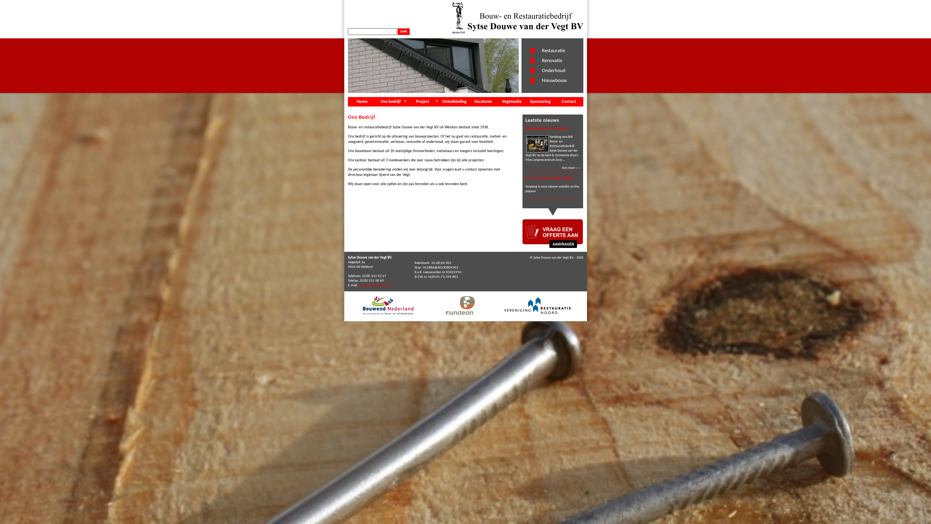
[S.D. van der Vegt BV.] (517, 32)
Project (422, 101)
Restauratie (553, 50)
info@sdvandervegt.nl (375, 285)
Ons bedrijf (391, 101)
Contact (569, 101)
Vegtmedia (512, 101)
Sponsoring (540, 101)
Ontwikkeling (454, 101)
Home (362, 101)
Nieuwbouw (554, 80)
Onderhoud (553, 70)
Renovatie (552, 60)
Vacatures (483, 101)
